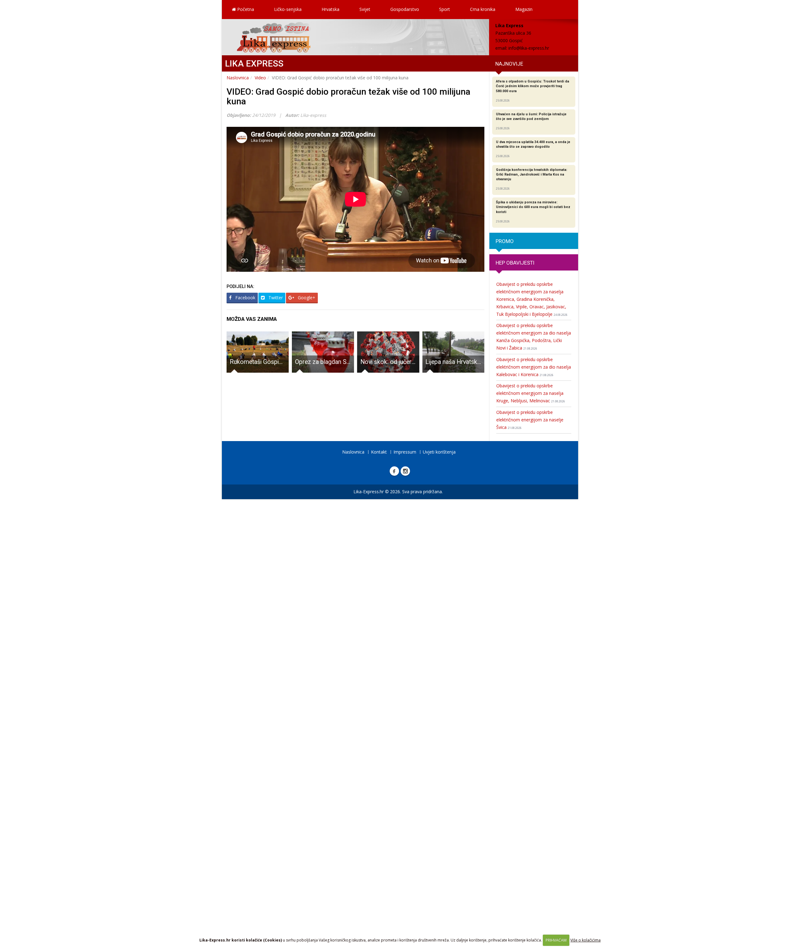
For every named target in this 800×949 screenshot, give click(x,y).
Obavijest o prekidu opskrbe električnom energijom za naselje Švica (529, 419)
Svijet (364, 9)
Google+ (306, 298)
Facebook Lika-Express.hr (394, 471)
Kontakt (379, 452)
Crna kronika (482, 9)
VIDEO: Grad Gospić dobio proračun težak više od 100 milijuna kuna (348, 97)
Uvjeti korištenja (439, 452)
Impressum (404, 452)
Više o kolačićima (585, 940)
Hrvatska (330, 9)
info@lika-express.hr (528, 48)
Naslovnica (238, 78)
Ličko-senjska (288, 9)
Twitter (275, 298)
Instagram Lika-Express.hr (405, 471)
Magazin (523, 9)
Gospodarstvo (404, 9)
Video (260, 78)
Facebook (244, 298)
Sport (444, 9)
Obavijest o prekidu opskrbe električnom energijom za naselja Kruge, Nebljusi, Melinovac (530, 393)
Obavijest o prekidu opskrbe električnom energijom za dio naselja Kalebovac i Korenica (533, 366)
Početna (245, 9)
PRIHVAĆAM (556, 940)
